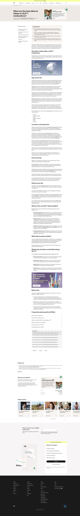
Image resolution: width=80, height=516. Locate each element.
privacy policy (50, 432)
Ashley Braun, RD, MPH (58, 390)
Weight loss (16, 5)
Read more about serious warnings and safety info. (51, 337)
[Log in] (66, 3)
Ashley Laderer (60, 391)
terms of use (55, 432)
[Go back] (64, 419)
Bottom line (20, 39)
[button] (23, 26)
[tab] (21, 3)
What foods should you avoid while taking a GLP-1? (23, 37)
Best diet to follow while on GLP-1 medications (23, 30)
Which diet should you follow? (23, 34)
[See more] (66, 419)
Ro (13, 5)
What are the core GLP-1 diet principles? (23, 33)
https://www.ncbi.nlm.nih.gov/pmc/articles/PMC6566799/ (37, 369)
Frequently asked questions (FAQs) (23, 42)
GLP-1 (20, 5)
